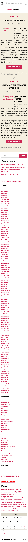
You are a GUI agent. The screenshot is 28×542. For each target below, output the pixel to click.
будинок (5, 147)
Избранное (4, 410)
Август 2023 (4, 254)
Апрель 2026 (5, 195)
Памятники (4, 440)
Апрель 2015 (5, 358)
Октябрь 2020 (5, 312)
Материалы (4, 423)
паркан (24, 506)
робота (18, 508)
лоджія (5, 506)
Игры (2, 408)
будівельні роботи (4, 494)
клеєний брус (15, 504)
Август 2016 (4, 337)
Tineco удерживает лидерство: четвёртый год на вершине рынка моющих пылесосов (13, 169)
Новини (3, 432)
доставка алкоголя (6, 502)
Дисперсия (11, 489)
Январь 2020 (5, 318)
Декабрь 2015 (5, 346)
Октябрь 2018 (5, 329)
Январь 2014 (5, 390)
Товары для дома (6, 455)
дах (25, 497)
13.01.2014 (19, 91)
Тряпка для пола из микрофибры (11, 181)
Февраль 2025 (5, 218)
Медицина (4, 425)
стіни (9, 510)
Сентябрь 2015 (5, 352)
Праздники (4, 444)
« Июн (3, 533)
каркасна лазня (4, 504)
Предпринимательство (8, 446)
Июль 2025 (4, 208)
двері (2, 499)
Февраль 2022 (5, 290)
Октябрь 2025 (5, 202)
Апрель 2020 (5, 316)
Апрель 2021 (5, 303)
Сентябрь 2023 (5, 252)
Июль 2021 (4, 297)
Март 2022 (4, 288)
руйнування (11, 74)
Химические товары (7, 461)
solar (12, 23)
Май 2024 (4, 235)
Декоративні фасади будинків (14, 86)
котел (24, 504)
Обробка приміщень (14, 20)
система (23, 508)
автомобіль (4, 492)
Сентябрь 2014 (5, 373)
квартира (9, 504)
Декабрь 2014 (5, 367)
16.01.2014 (19, 23)
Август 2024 (4, 229)
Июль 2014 (4, 377)
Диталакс (18, 489)
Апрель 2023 (5, 263)
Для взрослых (5, 404)
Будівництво (14, 16)
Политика (4, 442)
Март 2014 (4, 386)
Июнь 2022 (4, 284)
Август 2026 (4, 189)
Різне (2, 451)
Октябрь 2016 (5, 333)
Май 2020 (4, 314)
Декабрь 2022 (5, 271)
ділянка (14, 502)
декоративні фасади (12, 147)
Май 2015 (4, 356)
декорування (10, 73)
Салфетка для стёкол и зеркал (10, 178)
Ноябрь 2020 (5, 310)
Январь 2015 (5, 365)
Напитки (3, 427)
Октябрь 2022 (5, 276)
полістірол (5, 74)
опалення (17, 506)
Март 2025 (4, 216)
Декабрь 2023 (5, 246)
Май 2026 (4, 193)
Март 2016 (4, 341)
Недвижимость (5, 430)
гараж (22, 497)
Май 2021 (4, 301)
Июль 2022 (4, 282)
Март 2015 (4, 360)
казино (22, 502)
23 (24, 526)
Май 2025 (4, 212)
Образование (5, 434)
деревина (15, 499)
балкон (9, 492)
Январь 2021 (5, 307)
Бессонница (4, 489)
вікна (19, 497)
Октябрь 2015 (5, 350)
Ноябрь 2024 (5, 225)
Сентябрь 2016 (5, 335)
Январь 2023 (5, 269)
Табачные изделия (6, 453)
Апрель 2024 (5, 238)
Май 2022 (4, 286)
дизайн (14, 501)
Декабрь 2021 (5, 295)
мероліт (15, 73)
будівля (5, 73)
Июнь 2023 (4, 259)
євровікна (17, 510)
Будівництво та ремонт (14, 3)
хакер (13, 510)
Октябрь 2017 (5, 331)
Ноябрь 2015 (5, 348)
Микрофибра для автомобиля (10, 175)
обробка (19, 73)
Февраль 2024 (5, 242)
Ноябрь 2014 (5, 369)
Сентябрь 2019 (5, 324)
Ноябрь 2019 (5, 320)
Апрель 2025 (5, 214)
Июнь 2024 (4, 233)
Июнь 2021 (4, 299)
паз (21, 506)
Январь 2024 (5, 244)
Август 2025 (4, 206)
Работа (3, 449)
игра (18, 502)
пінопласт (24, 73)
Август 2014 (4, 375)
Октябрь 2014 (5, 371)
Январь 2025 (5, 221)
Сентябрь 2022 (5, 278)
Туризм (3, 457)
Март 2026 (4, 197)
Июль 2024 (4, 231)
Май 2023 (4, 261)
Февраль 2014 (5, 388)
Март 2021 (4, 305)
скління (3, 510)
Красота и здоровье (7, 421)
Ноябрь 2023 (5, 248)
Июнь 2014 (4, 379)
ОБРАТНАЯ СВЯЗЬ (10, 476)
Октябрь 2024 (5, 227)
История (3, 415)
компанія (20, 504)
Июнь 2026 (4, 191)
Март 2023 (4, 265)
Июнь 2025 (4, 210)
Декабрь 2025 (5, 199)
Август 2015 (4, 354)
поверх (2, 508)
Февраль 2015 (5, 362)
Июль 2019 (4, 326)
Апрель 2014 (5, 384)
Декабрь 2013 (5, 392)
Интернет (4, 413)
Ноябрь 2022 (5, 274)
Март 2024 (4, 240)
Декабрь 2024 (5, 223)
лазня (2, 506)
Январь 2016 (5, 343)
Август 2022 (4, 280)
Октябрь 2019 (5, 322)
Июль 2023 (4, 257)
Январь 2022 (5, 293)
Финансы (4, 459)
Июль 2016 (4, 339)
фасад (15, 74)
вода (15, 497)
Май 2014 (4, 382)
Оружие (3, 438)
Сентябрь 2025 (5, 204)
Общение (4, 436)
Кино (2, 417)
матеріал (11, 506)
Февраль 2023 (5, 267)
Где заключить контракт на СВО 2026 (12, 164)
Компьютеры (5, 419)
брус (12, 492)
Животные (4, 406)
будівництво (7, 496)
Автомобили (5, 400)
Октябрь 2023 (5, 250)
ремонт (13, 508)
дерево (20, 499)
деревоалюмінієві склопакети (6, 500)
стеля (7, 510)
